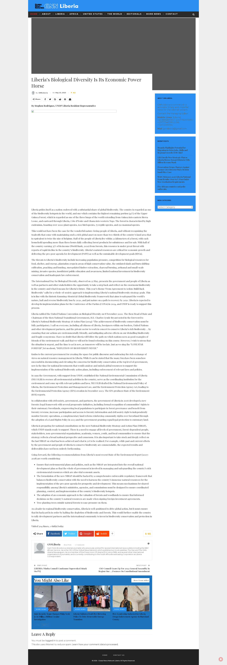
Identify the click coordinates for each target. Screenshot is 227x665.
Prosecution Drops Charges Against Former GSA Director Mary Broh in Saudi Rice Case (173, 169)
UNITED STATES (93, 14)
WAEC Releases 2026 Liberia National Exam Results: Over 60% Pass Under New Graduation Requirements (174, 179)
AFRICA (73, 14)
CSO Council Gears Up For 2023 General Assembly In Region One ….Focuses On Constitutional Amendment (124, 570)
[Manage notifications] (221, 659)
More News (41, 609)
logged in (50, 640)
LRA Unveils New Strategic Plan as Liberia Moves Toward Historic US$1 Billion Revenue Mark (174, 160)
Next (45, 625)
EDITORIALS (134, 14)
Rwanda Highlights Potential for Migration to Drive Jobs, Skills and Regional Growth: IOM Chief (173, 150)
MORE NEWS (153, 14)
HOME (33, 14)
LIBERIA (60, 14)
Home (104, 655)
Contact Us (119, 655)
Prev (38, 625)
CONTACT (172, 14)
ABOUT (46, 14)
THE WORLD (114, 14)
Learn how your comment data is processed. (95, 644)
